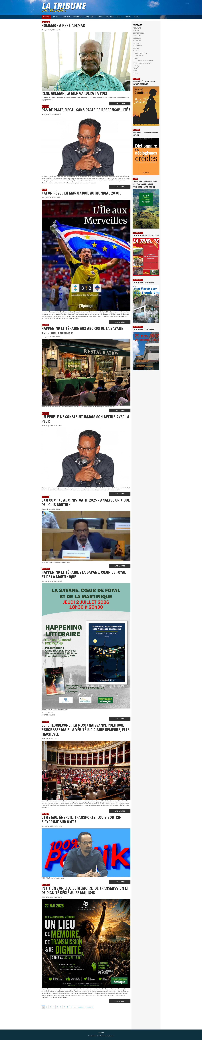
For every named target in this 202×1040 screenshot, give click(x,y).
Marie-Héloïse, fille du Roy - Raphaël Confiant (144, 82)
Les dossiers (137, 233)
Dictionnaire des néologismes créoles (145, 134)
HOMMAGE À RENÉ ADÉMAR (63, 25)
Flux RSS (101, 1032)
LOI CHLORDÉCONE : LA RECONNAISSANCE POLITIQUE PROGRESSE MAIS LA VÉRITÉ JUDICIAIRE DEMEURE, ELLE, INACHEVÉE (86, 730)
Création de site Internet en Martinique (101, 1036)
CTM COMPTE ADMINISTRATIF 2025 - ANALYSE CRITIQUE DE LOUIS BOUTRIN (86, 502)
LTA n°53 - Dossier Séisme (143, 329)
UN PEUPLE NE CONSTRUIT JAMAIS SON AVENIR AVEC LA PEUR (85, 419)
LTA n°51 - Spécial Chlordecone (146, 235)
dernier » (90, 1007)
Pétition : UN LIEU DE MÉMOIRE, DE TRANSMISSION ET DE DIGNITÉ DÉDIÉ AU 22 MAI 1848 (85, 890)
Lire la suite (120, 103)
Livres (135, 179)
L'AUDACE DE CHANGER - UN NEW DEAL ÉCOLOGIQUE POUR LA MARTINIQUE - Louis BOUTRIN (145, 184)
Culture (136, 79)
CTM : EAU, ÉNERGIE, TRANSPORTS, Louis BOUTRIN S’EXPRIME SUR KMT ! (82, 820)
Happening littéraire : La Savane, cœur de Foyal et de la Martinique (84, 574)
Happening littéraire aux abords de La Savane (82, 328)
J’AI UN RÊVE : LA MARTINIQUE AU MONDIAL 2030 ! (81, 193)
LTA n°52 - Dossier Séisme (143, 282)
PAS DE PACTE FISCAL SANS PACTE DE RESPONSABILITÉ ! (86, 110)
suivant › (81, 1007)
